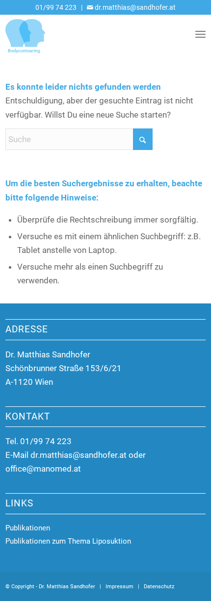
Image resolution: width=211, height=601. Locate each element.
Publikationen (27, 528)
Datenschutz (159, 586)
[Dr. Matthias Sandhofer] (85, 33)
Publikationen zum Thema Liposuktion (68, 541)
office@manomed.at (43, 469)
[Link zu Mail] (198, 584)
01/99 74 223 (56, 7)
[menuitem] (200, 34)
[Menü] (200, 34)
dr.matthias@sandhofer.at (134, 7)
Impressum (119, 586)
